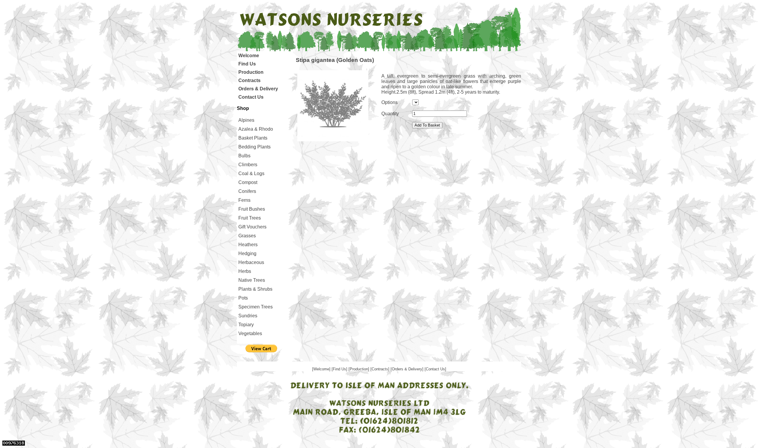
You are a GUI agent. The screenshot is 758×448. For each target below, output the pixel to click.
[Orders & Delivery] (408, 369)
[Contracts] (380, 369)
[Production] (359, 369)
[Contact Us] (435, 369)
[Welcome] (322, 369)
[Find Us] (340, 369)
